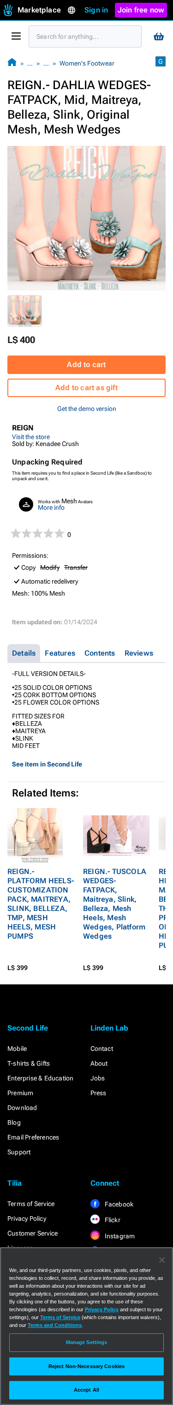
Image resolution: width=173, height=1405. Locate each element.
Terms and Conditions (55, 1325)
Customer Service (32, 1233)
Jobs (97, 1078)
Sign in (96, 10)
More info (51, 507)
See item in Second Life (47, 764)
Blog (14, 1122)
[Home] (12, 63)
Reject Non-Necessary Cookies (86, 1366)
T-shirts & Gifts (28, 1063)
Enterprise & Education (40, 1078)
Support (18, 1152)
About (99, 1063)
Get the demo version (86, 408)
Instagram (119, 1236)
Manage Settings (86, 1342)
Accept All (86, 1390)
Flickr (111, 1220)
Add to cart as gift (86, 387)
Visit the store (31, 436)
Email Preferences (33, 1137)
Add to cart (86, 364)
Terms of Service (30, 1203)
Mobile (17, 1048)
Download (22, 1107)
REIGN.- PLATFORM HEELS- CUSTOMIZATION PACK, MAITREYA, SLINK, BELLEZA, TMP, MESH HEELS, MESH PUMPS (40, 904)
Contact (101, 1048)
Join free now (141, 10)
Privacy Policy (26, 1218)
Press (98, 1093)
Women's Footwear (87, 63)
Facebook (118, 1204)
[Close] (162, 1260)
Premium (20, 1093)
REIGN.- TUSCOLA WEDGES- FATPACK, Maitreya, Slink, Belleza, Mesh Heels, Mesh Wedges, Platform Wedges (114, 904)
